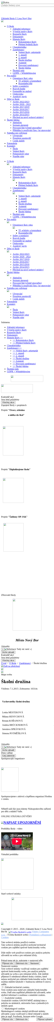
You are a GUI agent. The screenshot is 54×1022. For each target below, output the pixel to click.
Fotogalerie (12, 301)
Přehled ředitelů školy (28, 44)
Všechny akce (8, 402)
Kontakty (11, 304)
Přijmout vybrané (45, 1019)
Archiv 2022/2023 (21, 101)
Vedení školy (18, 151)
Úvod (3, 663)
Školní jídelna (24, 68)
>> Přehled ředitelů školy (24, 343)
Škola (15, 148)
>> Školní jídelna (20, 366)
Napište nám (18, 156)
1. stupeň (22, 55)
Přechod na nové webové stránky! (28, 117)
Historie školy (19, 39)
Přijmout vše (7, 963)
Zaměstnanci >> (14, 348)
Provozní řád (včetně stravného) (27, 128)
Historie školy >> (15, 337)
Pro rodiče (11, 219)
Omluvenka (18, 94)
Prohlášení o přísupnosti (40, 935)
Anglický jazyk (20, 96)
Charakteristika (19, 47)
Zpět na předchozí (11, 666)
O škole (10, 161)
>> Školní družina (21, 358)
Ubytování (17, 135)
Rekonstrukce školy (27, 42)
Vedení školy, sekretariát (29, 52)
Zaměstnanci (18, 49)
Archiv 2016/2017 (21, 109)
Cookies (5, 937)
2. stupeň (22, 57)
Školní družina (25, 60)
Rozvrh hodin (19, 88)
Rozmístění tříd (25, 83)
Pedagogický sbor (21, 154)
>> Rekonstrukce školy (23, 340)
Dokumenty (18, 36)
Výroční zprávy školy (22, 31)
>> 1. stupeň (18, 353)
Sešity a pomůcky (21, 86)
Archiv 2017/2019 (21, 107)
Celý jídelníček (8, 756)
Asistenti (22, 62)
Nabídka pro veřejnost (17, 288)
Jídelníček (17, 122)
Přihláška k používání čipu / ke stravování (32, 130)
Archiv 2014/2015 (21, 114)
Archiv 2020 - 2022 (22, 104)
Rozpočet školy (20, 34)
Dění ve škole (13, 248)
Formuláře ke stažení (22, 91)
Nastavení (34, 963)
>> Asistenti (18, 361)
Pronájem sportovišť (22, 138)
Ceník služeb (18, 141)
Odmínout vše (22, 963)
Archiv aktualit (8, 652)
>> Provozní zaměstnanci (24, 363)
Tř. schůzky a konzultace (29, 81)
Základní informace (21, 29)
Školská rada (18, 70)
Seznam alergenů (20, 125)
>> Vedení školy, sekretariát (25, 350)
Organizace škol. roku (23, 78)
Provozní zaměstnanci (28, 65)
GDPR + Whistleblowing (24, 73)
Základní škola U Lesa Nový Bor (16, 18)
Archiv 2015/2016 (21, 112)
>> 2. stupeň (18, 356)
